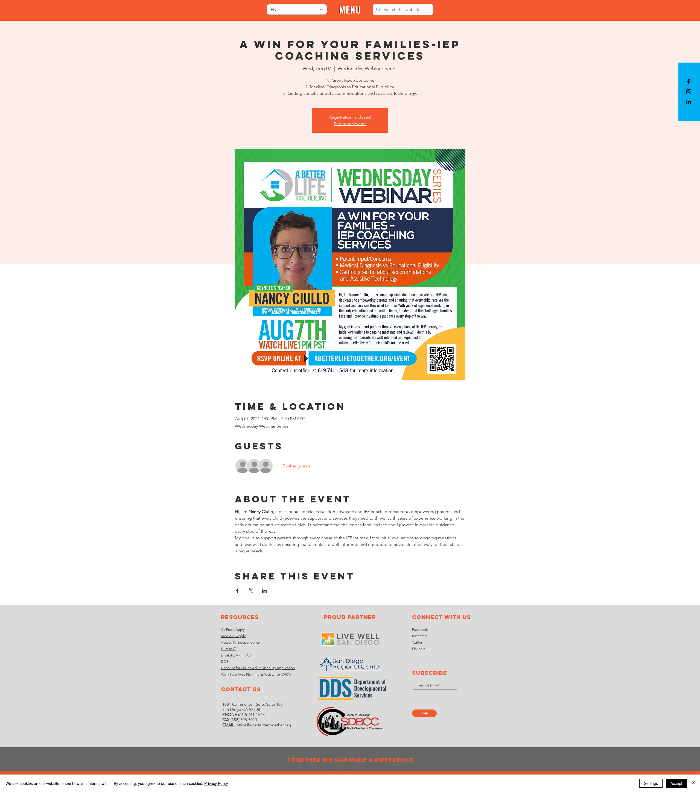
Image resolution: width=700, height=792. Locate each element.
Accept (676, 783)
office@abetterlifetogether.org (264, 725)
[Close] (693, 783)
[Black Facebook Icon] (688, 81)
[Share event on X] (250, 590)
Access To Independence (240, 642)
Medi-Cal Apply (233, 636)
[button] (350, 9)
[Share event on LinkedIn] (264, 590)
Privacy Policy (216, 783)
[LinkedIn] (688, 101)
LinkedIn (418, 649)
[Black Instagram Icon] (688, 91)
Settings (651, 783)
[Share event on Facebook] (237, 590)
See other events (350, 123)
